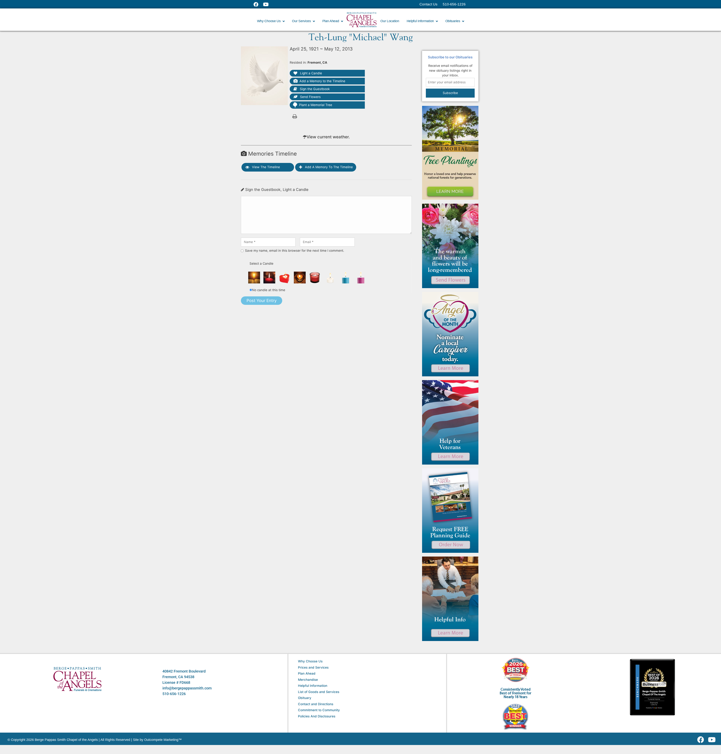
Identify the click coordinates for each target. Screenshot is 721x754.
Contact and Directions (315, 704)
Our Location (389, 21)
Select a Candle (261, 263)
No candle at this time (268, 290)
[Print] (294, 116)
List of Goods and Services (318, 692)
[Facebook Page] (258, 4)
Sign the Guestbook (314, 89)
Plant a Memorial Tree (315, 105)
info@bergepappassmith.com (187, 688)
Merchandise (308, 680)
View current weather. (328, 136)
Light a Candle (310, 73)
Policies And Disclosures (316, 716)
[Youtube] (713, 739)
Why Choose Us (310, 661)
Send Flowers (310, 97)
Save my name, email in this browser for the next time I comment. (294, 250)
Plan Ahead (306, 673)
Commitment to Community (319, 710)
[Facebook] (701, 739)
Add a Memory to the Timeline (322, 81)
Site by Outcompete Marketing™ (157, 740)
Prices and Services (313, 667)
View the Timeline (265, 167)
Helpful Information (312, 686)
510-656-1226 (174, 693)
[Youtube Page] (268, 4)
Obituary (304, 698)
